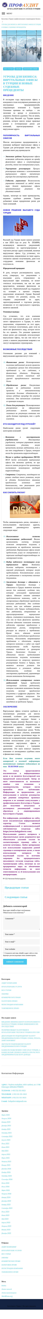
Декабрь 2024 (6, 1169)
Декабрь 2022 (6, 1233)
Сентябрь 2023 (7, 1208)
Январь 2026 (6, 1122)
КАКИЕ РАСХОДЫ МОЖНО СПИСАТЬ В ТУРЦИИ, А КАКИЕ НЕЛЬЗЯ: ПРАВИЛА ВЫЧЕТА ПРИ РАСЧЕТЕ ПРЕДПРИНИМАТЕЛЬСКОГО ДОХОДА (21, 1052)
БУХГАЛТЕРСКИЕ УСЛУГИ (12, 987)
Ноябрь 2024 (6, 1172)
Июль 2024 (5, 1183)
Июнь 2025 (5, 1147)
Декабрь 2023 (6, 1201)
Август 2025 (6, 1140)
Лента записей (7, 1289)
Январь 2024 (6, 1197)
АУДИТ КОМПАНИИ (9, 983)
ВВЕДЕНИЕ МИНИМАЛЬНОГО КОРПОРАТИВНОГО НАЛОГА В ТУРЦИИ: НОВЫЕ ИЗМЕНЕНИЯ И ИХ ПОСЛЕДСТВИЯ (21, 1024)
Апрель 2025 (6, 1154)
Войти (4, 1286)
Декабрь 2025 (6, 1126)
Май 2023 (5, 1219)
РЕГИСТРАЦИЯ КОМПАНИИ (12, 1005)
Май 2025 (5, 1151)
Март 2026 (6, 1115)
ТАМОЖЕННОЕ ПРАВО (10, 1008)
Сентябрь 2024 (7, 1179)
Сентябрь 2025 (7, 1136)
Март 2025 (6, 1158)
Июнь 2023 (5, 1215)
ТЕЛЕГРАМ (13, 766)
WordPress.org (7, 1296)
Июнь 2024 (5, 1187)
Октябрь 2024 (7, 1176)
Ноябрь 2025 (6, 1129)
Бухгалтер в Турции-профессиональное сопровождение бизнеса (21, 19)
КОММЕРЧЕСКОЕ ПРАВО (11, 997)
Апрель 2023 (6, 1223)
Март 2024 (6, 1190)
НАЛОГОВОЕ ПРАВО (31, 69)
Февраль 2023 (6, 1226)
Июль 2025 (5, 1144)
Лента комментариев (9, 1293)
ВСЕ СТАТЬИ (8, 69)
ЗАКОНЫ (18, 69)
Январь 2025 (6, 1165)
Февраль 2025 (6, 1161)
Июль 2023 (5, 1212)
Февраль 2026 (6, 1118)
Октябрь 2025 (7, 1133)
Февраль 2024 (6, 1194)
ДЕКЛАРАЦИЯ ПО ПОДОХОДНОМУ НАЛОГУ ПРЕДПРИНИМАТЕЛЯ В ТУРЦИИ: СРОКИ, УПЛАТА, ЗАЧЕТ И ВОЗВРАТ (21, 1038)
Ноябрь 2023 (6, 1205)
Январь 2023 (6, 1230)
